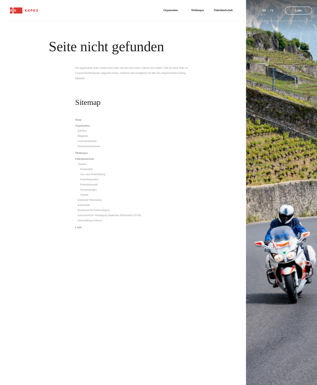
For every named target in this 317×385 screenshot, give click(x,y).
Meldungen (81, 153)
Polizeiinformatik (89, 184)
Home (78, 119)
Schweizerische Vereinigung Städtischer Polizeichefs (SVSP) (109, 215)
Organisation (82, 125)
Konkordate (84, 205)
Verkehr (84, 194)
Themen (82, 164)
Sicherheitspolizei (89, 179)
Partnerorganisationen (89, 146)
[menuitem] (172, 10)
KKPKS (82, 130)
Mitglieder (83, 136)
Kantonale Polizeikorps (90, 199)
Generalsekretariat (87, 141)
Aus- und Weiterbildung (92, 174)
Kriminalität (86, 169)
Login (298, 10)
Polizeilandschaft (84, 158)
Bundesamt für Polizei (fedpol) (94, 210)
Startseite (80, 78)
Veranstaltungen (88, 189)
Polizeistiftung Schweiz (90, 220)
